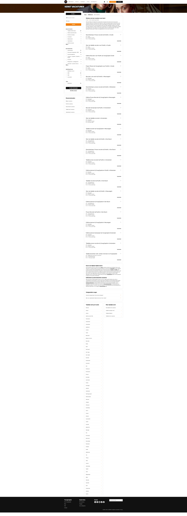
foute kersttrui (102, 286)
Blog (65, 503)
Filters (73, 13)
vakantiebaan (109, 274)
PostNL (116, 269)
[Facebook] (104, 502)
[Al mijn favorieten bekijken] (104, 1)
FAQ (65, 505)
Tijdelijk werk (90, 14)
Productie (69, 59)
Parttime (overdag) (71, 34)
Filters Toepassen (73, 88)
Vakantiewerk (70, 40)
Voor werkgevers (82, 505)
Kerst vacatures (97, 14)
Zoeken (73, 24)
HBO (68, 75)
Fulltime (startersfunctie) (72, 32)
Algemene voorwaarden (116, 509)
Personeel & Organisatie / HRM (73, 52)
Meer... (67, 44)
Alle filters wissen (73, 90)
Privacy (121, 509)
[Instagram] (97, 502)
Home (85, 14)
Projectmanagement (71, 54)
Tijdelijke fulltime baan (72, 30)
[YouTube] (100, 502)
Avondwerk (70, 36)
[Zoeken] (107, 1)
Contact (88, 1)
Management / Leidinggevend (73, 61)
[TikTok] (102, 502)
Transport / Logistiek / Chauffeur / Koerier (74, 57)
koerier (112, 269)
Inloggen (80, 503)
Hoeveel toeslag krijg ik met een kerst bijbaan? (94, 295)
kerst (102, 267)
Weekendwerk (70, 38)
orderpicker (112, 268)
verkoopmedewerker (90, 282)
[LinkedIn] (95, 502)
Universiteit (70, 77)
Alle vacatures (81, 501)
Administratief (70, 50)
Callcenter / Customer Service (73, 63)
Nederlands (70, 83)
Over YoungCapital (67, 501)
